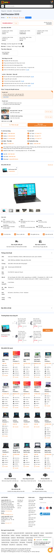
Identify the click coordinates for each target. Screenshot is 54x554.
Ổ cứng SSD (29, 542)
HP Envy (25, 544)
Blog (18, 503)
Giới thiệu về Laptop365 (20, 501)
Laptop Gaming (29, 537)
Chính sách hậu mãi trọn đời (31, 501)
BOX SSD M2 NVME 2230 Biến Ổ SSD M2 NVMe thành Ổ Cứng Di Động (37, 321)
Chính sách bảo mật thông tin (32, 511)
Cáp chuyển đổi (33, 535)
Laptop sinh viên (15, 540)
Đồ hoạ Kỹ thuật (17, 11)
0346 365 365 (37, 143)
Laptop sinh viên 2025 (19, 533)
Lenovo (42, 533)
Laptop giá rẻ (23, 540)
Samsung (18, 535)
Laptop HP (9, 533)
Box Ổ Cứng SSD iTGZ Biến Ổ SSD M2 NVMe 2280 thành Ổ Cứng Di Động (22, 321)
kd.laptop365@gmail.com (7, 514)
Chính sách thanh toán (32, 515)
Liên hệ (19, 507)
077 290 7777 (38, 138)
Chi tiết (27, 69)
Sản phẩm (9, 11)
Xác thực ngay (49, 111)
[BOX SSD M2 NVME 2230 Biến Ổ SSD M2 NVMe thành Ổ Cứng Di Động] (31, 324)
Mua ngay (40, 125)
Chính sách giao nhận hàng (32, 518)
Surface (12, 535)
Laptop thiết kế (48, 533)
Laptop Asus (19, 544)
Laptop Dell (36, 533)
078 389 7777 (37, 136)
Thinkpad (4, 533)
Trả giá (15, 23)
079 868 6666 (11, 138)
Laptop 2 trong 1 (14, 542)
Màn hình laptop (20, 537)
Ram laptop (22, 542)
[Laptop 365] (5, 2)
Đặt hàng (48, 330)
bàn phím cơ (12, 544)
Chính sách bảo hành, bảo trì (32, 522)
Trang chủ (3, 11)
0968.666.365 (43, 543)
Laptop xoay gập (5, 537)
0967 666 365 (11, 133)
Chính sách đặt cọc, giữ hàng (31, 504)
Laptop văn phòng (6, 540)
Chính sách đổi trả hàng (31, 525)
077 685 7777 (10, 143)
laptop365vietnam (13, 159)
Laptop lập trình (25, 535)
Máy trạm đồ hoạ (5, 535)
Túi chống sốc (5, 544)
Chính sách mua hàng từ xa (32, 508)
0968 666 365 (11, 136)
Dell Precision (31, 540)
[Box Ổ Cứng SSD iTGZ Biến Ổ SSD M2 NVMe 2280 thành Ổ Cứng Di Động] (15, 324)
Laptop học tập (28, 533)
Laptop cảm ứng (5, 542)
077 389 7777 (38, 133)
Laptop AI (13, 537)
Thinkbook (41, 535)
